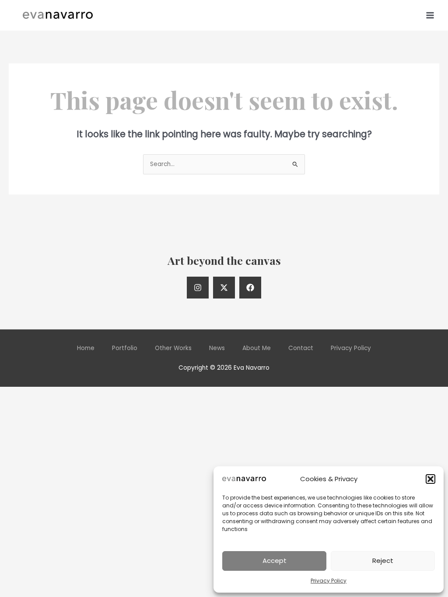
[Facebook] (250, 287)
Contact (300, 348)
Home (85, 348)
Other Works (173, 348)
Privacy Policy (328, 580)
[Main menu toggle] (430, 15)
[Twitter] (224, 287)
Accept (274, 560)
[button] (430, 479)
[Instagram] (198, 287)
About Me (256, 348)
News (217, 348)
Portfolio (124, 348)
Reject (382, 560)
